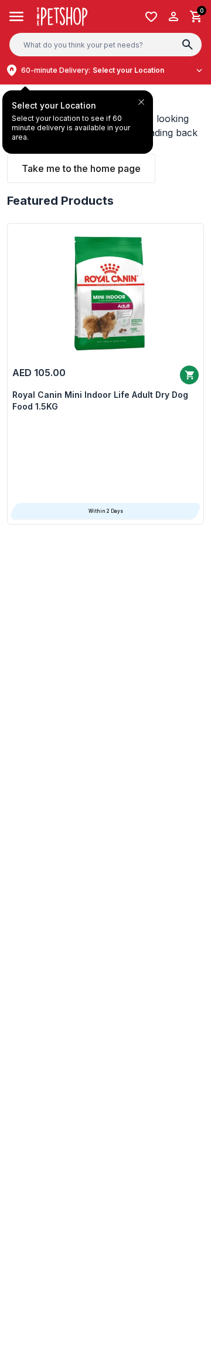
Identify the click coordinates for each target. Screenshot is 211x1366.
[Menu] (16, 16)
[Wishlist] (151, 16)
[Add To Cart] (189, 375)
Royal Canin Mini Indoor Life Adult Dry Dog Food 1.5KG (100, 400)
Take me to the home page (81, 168)
